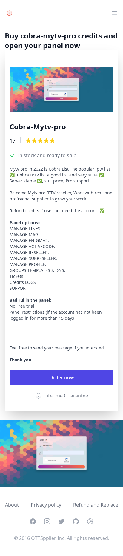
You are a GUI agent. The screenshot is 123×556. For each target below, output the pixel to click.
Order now (61, 377)
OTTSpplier (43, 538)
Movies (13, 32)
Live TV (12, 25)
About (12, 504)
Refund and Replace (95, 504)
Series (12, 39)
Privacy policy (46, 504)
